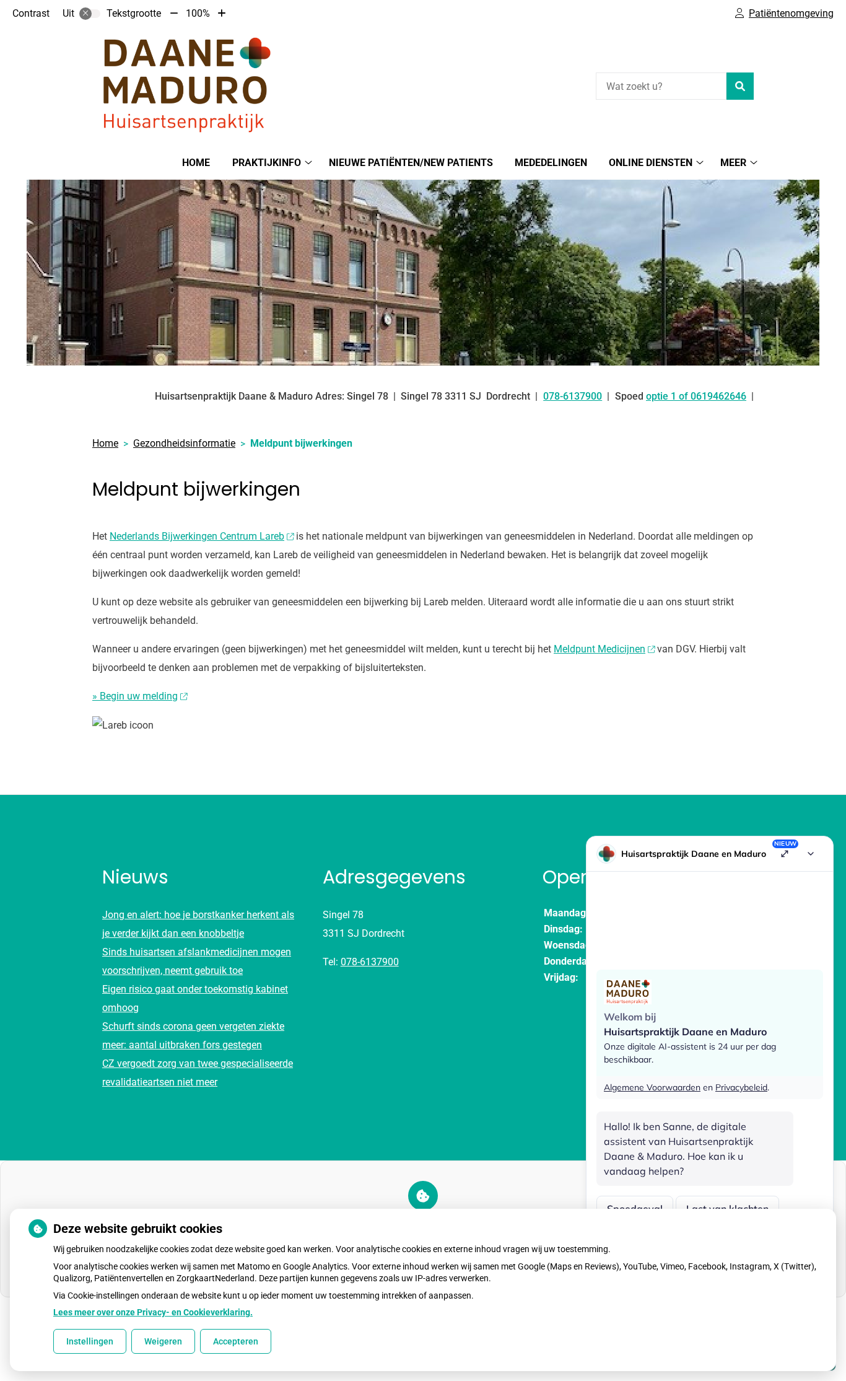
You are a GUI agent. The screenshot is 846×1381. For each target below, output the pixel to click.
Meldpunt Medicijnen (599, 649)
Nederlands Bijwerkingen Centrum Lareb (197, 536)
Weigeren (163, 1341)
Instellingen (89, 1341)
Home (196, 163)
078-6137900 (370, 962)
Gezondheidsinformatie (184, 443)
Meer (733, 163)
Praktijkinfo (266, 163)
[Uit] (89, 13)
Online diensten (650, 163)
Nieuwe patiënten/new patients (411, 163)
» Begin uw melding (135, 696)
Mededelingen (551, 163)
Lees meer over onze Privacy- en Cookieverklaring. (153, 1312)
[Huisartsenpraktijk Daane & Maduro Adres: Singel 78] (185, 85)
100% (198, 13)
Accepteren (235, 1341)
